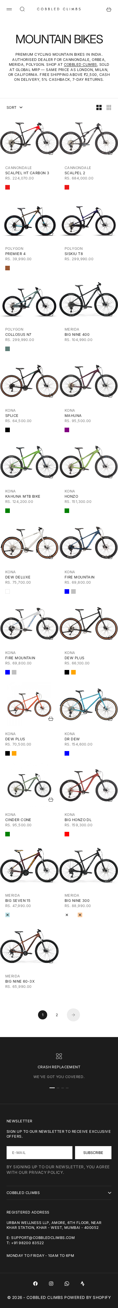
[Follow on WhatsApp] (66, 1283)
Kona (10, 410)
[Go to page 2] (73, 1014)
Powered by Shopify (87, 1297)
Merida (72, 329)
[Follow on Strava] (82, 1283)
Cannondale (18, 167)
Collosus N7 (18, 334)
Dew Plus (75, 658)
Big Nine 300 (77, 900)
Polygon (14, 248)
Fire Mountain (80, 577)
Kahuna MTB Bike (23, 496)
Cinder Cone (18, 820)
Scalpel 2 (75, 173)
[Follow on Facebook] (35, 1283)
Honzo (71, 496)
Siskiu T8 (74, 253)
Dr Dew (72, 739)
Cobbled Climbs (80, 64)
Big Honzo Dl (78, 820)
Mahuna (73, 415)
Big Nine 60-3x (20, 981)
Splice (12, 415)
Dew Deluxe (17, 577)
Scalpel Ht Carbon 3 (27, 173)
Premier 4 (15, 253)
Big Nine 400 (77, 334)
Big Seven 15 (17, 900)
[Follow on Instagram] (51, 1283)
